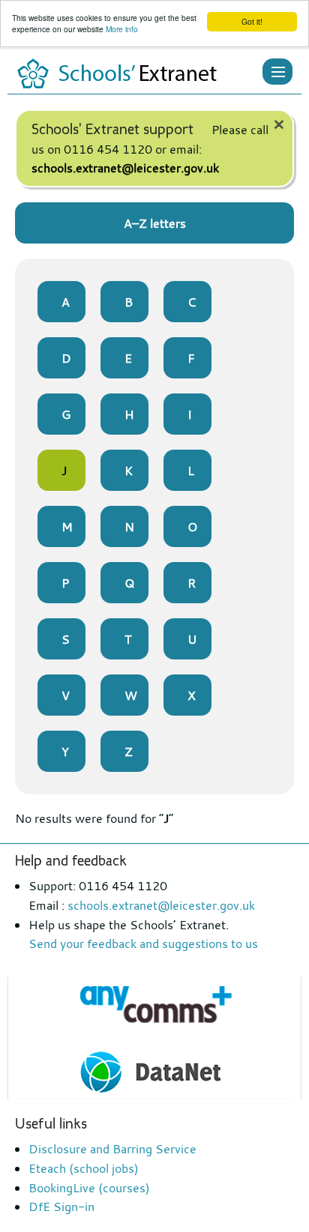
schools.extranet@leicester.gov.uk (125, 168)
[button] (277, 71)
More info (122, 28)
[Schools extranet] (123, 73)
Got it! (252, 21)
